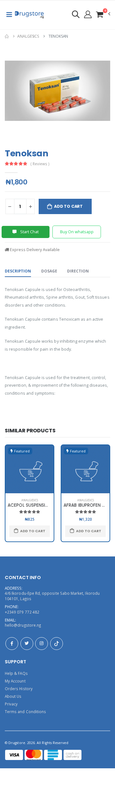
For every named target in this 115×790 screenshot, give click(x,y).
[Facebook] (11, 643)
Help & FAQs (16, 673)
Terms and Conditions (25, 711)
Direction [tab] (78, 270)
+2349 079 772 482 (22, 612)
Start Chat (29, 232)
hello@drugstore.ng (23, 625)
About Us (13, 696)
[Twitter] (26, 643)
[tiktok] (56, 643)
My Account (15, 680)
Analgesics (28, 36)
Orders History (19, 688)
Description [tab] (18, 270)
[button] (103, 14)
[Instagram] (41, 643)
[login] (76, 14)
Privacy (11, 703)
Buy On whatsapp (77, 232)
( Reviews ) (40, 164)
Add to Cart (68, 206)
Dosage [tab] (49, 270)
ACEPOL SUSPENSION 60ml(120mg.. (45, 505)
